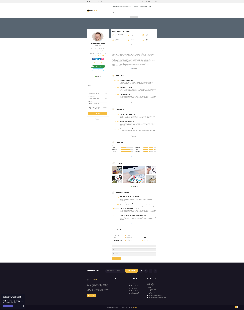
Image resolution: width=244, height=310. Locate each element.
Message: (90, 101)
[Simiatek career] (99, 10)
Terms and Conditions (95, 108)
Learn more (91, 295)
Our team (129, 12)
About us (122, 12)
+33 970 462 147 (106, 1)
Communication (118, 240)
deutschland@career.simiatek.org (157, 297)
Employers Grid (135, 293)
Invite (98, 69)
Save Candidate (98, 62)
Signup (155, 1)
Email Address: (91, 91)
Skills (115, 237)
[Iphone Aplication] (132, 174)
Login (149, 1)
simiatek (135, 307)
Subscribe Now (93, 270)
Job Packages (134, 285)
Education (116, 235)
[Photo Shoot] (115, 179)
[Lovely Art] (149, 170)
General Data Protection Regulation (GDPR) (13, 302)
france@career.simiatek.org (156, 295)
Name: (89, 85)
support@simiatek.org (93, 1)
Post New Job (134, 17)
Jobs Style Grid (134, 290)
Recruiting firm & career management (122, 6)
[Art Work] (115, 170)
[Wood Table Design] (149, 179)
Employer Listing (135, 292)
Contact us (116, 12)
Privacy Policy (134, 283)
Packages (135, 6)
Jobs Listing (134, 288)
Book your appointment (145, 6)
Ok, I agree (7, 305)
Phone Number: (91, 96)
